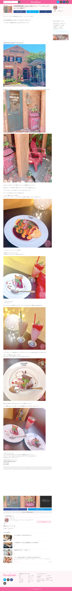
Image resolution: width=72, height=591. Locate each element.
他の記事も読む (44, 521)
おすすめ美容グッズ (57, 25)
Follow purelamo (29, 512)
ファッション (21, 578)
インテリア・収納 (31, 575)
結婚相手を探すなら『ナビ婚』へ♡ (22, 550)
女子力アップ (62, 23)
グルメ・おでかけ (16, 561)
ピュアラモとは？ (40, 575)
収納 (63, 25)
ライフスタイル (21, 580)
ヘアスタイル (21, 579)
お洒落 (54, 10)
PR (14, 538)
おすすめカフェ (60, 10)
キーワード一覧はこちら (60, 31)
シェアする (20, 11)
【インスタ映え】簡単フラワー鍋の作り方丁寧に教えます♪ (27, 557)
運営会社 (38, 581)
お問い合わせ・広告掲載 (41, 580)
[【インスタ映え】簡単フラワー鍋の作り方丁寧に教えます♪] (7, 562)
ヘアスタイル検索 (49, 577)
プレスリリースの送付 (49, 580)
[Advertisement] (27, 33)
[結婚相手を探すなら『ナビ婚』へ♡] (7, 555)
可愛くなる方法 (56, 23)
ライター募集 (48, 575)
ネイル (29, 579)
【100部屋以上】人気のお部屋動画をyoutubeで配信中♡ (26, 542)
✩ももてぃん (60, 7)
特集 (19, 575)
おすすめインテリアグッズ (58, 28)
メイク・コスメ (30, 578)
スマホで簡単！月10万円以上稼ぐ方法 (22, 535)
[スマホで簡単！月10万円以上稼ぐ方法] (7, 540)
